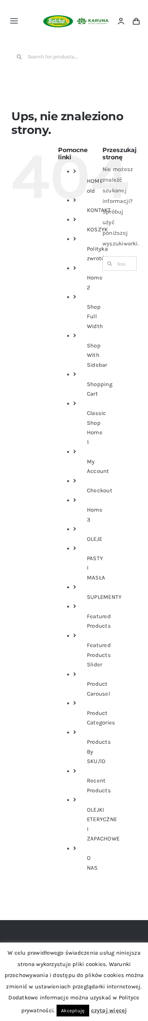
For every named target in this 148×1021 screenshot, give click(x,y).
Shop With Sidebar (97, 355)
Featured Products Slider (99, 655)
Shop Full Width (95, 316)
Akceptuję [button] (73, 1010)
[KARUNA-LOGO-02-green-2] (93, 20)
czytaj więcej (109, 1010)
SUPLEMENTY (104, 597)
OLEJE (94, 539)
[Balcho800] (58, 8)
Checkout (99, 490)
